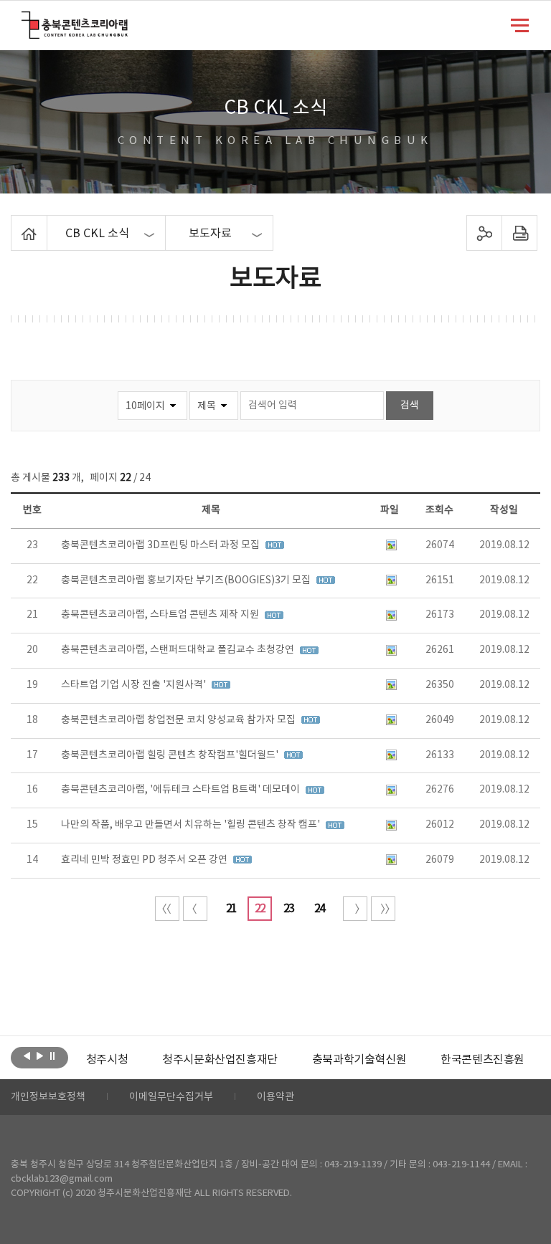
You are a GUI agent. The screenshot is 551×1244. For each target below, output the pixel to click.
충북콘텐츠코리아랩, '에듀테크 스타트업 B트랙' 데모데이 (181, 789)
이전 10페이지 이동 (195, 908)
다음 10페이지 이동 (355, 908)
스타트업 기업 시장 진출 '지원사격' (134, 685)
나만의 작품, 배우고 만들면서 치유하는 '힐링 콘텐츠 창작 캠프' (191, 825)
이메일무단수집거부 (171, 1097)
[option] (107, 1060)
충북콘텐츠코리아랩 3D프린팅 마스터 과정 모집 (161, 545)
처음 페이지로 (167, 908)
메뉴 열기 (520, 24)
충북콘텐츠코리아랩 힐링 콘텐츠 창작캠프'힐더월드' (171, 755)
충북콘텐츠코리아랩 (25, 19)
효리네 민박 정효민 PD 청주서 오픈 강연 (145, 860)
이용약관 (275, 1097)
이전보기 (27, 1056)
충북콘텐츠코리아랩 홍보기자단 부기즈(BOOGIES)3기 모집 (187, 580)
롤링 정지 (52, 1056)
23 (288, 908)
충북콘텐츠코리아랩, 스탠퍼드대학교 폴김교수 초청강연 (178, 650)
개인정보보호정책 (48, 1097)
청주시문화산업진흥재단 (220, 1059)
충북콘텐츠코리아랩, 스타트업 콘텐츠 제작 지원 (161, 615)
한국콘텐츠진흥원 (482, 1059)
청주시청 (107, 1059)
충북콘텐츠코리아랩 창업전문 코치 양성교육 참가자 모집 (179, 720)
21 (231, 908)
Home (14, 223)
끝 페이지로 (383, 908)
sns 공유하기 (484, 232)
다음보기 (39, 1056)
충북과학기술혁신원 (359, 1059)
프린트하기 (519, 232)
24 (319, 908)
